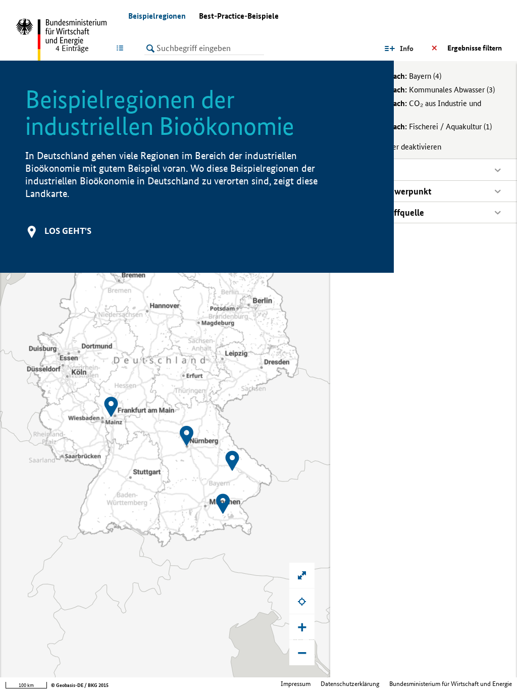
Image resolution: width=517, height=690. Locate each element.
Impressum (296, 683)
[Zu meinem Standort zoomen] (302, 601)
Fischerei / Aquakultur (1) (424, 126)
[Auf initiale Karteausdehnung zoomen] (302, 575)
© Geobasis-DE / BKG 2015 (80, 685)
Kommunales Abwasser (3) (426, 89)
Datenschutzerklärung (350, 683)
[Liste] (122, 48)
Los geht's (67, 230)
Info (406, 48)
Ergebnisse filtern (474, 48)
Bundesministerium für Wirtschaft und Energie (450, 683)
